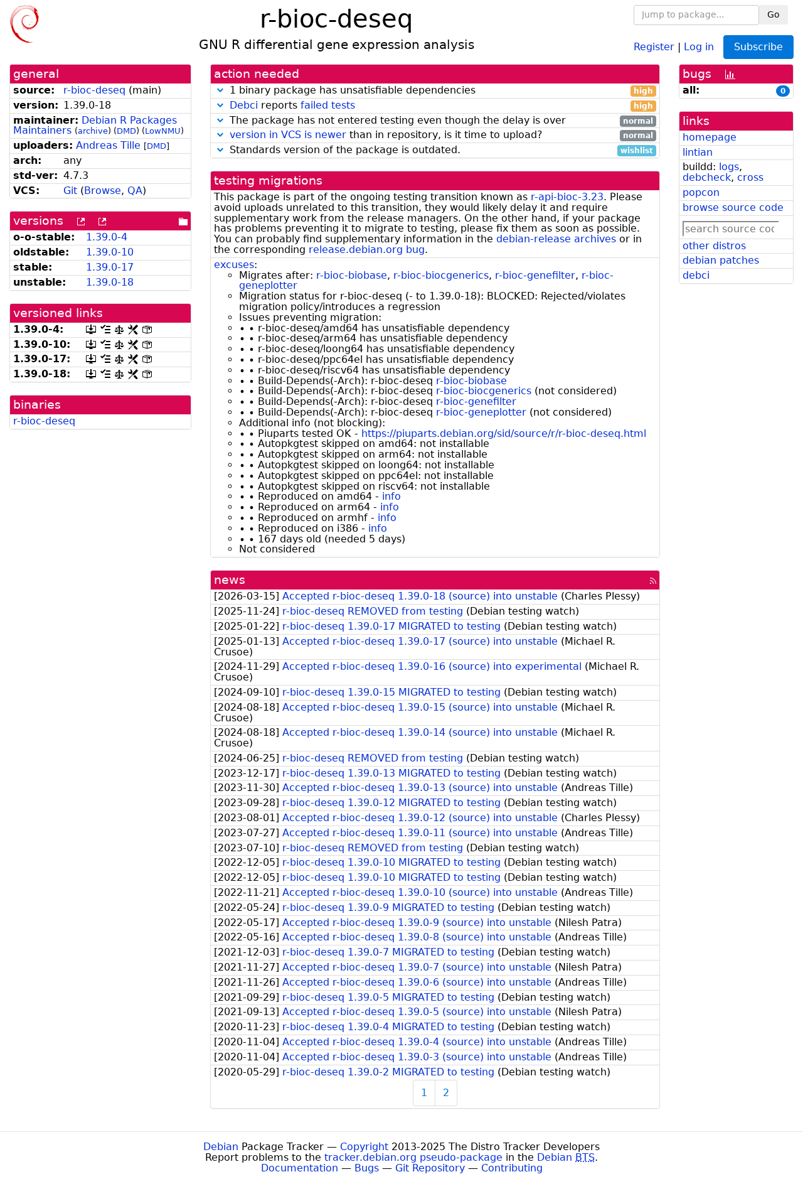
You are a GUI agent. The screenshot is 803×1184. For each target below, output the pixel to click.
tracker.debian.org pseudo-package (413, 1157)
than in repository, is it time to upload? (441, 135)
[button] (220, 90)
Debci (244, 105)
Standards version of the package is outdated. (439, 150)
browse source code (733, 207)
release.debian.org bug (367, 250)
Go (773, 14)
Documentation (299, 1168)
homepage (710, 137)
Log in (699, 46)
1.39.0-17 (110, 267)
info (391, 496)
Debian (220, 1147)
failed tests (327, 105)
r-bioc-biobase (351, 275)
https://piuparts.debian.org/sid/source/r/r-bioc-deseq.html (503, 433)
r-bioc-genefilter (535, 275)
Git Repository (430, 1168)
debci (696, 275)
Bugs (366, 1168)
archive (93, 131)
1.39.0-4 (106, 237)
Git (70, 190)
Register (654, 46)
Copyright (364, 1147)
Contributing (512, 1168)
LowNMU (163, 131)
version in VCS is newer (288, 135)
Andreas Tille (108, 145)
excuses (234, 265)
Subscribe (758, 47)
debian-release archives (556, 239)
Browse (102, 190)
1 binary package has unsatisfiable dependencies (439, 90)
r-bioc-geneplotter (481, 412)
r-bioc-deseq (94, 90)
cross (750, 177)
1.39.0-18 (110, 282)
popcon (701, 192)
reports (441, 105)
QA (134, 190)
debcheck (707, 177)
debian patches (721, 260)
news (229, 580)
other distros (714, 246)
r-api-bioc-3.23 (567, 197)
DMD (126, 131)
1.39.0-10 (110, 252)
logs (729, 167)
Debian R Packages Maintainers (95, 125)
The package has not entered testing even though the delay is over (439, 121)
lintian (698, 152)
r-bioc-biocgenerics (441, 275)
